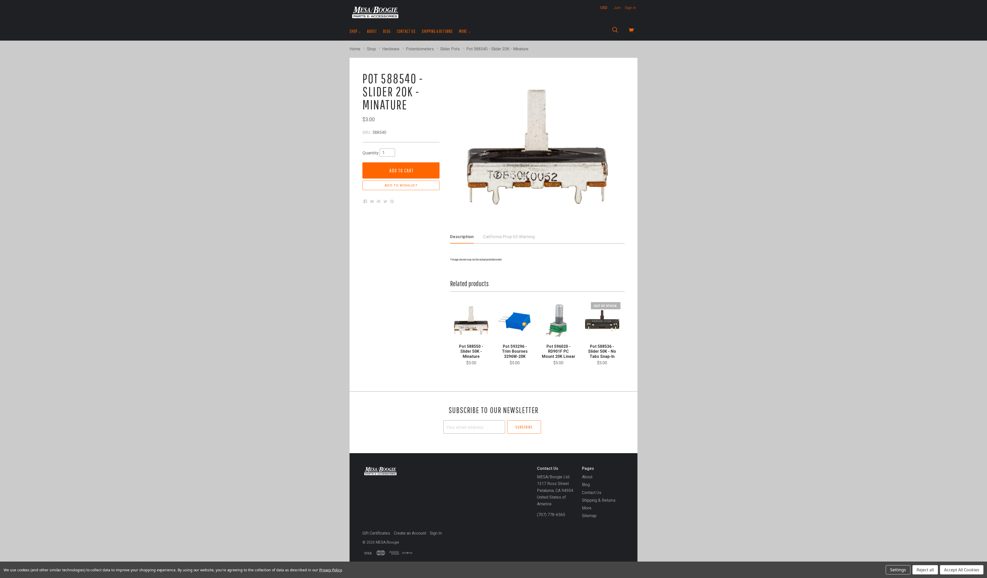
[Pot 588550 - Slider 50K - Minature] (471, 320)
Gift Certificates (376, 533)
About (372, 31)
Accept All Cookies (961, 570)
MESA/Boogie (387, 542)
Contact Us (406, 31)
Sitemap (589, 515)
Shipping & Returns (437, 31)
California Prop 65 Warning (509, 236)
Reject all (925, 570)
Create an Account (410, 533)
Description (462, 236)
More (463, 31)
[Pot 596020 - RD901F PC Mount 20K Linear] (558, 320)
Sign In (436, 533)
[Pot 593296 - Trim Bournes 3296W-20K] (515, 320)
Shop (354, 31)
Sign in (630, 7)
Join (617, 7)
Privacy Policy (330, 569)
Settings (898, 570)
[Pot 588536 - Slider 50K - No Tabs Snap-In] (602, 320)
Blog (387, 31)
